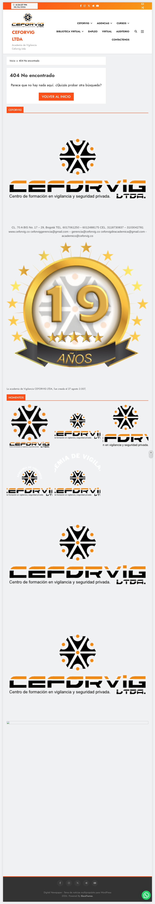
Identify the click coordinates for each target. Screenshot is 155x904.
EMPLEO (92, 31)
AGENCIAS (103, 23)
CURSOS (121, 23)
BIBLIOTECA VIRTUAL (68, 31)
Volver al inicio (56, 96)
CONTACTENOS (120, 39)
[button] (146, 895)
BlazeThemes (87, 895)
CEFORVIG (83, 23)
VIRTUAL (107, 31)
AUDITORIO (122, 31)
